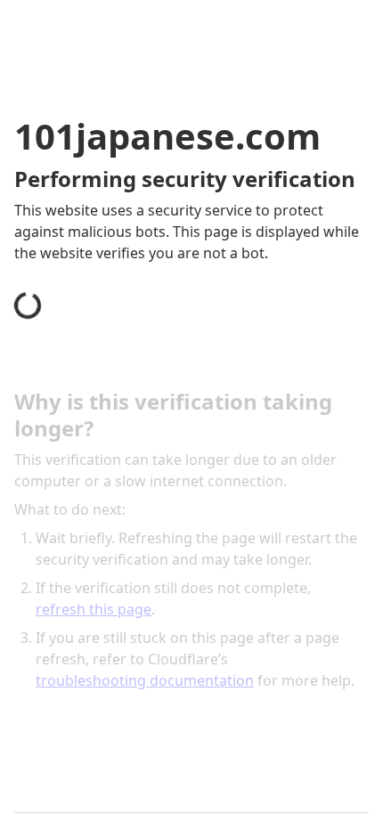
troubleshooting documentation (145, 680)
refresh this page (93, 609)
